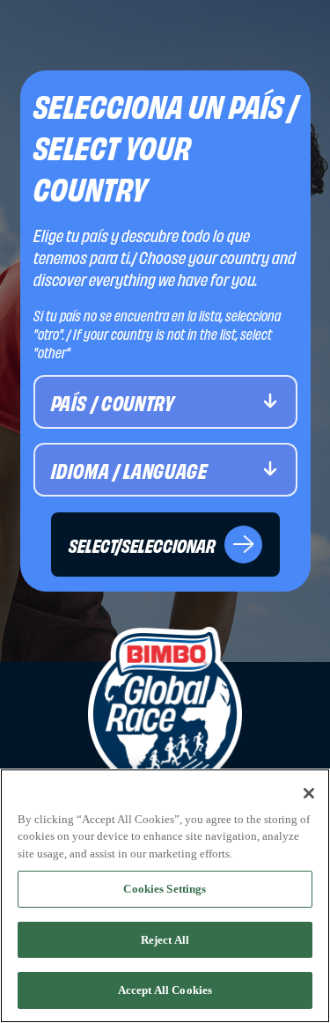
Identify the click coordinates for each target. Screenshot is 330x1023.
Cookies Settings (164, 888)
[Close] (309, 793)
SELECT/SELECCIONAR (142, 544)
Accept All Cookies (165, 990)
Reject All (165, 939)
